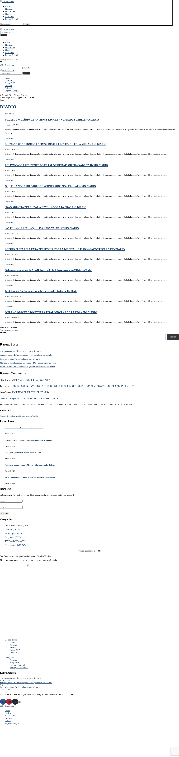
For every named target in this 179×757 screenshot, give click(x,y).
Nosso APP (10, 11)
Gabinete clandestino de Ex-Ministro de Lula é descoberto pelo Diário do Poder (48, 270)
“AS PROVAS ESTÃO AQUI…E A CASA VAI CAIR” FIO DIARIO (42, 228)
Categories (9, 657)
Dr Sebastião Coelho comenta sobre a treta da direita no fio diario (41, 291)
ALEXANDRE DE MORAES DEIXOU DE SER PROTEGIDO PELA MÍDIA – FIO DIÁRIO (55, 144)
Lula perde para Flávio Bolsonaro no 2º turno (20, 359)
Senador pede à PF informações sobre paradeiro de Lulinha (26, 355)
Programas (13, 537)
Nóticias (9, 9)
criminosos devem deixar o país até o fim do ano (21, 351)
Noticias (13, 660)
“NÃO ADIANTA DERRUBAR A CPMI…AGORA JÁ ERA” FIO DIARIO (45, 207)
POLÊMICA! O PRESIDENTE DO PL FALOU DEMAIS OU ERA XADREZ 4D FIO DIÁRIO (56, 165)
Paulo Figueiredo (15, 533)
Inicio (7, 6)
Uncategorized (15, 545)
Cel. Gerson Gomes (16, 525)
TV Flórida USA (15, 541)
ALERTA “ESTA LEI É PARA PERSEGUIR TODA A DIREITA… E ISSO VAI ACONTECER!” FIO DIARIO (65, 249)
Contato (8, 14)
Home (2, 97)
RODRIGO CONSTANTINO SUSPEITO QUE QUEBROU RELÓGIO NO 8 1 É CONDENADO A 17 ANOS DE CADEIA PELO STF (73, 386)
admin (8, 125)
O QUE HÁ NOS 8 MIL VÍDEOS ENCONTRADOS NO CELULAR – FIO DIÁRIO (50, 186)
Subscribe (9, 16)
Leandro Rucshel (17, 665)
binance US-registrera (9, 398)
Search (26, 24)
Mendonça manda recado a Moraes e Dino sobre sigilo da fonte (28, 363)
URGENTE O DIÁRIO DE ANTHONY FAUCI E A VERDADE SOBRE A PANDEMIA (52, 119)
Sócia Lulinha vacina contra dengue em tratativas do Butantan (27, 366)
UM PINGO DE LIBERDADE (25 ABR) (31, 380)
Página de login (12, 19)
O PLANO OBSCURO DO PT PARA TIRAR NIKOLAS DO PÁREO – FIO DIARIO (51, 312)
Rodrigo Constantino (19, 667)
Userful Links (11, 640)
